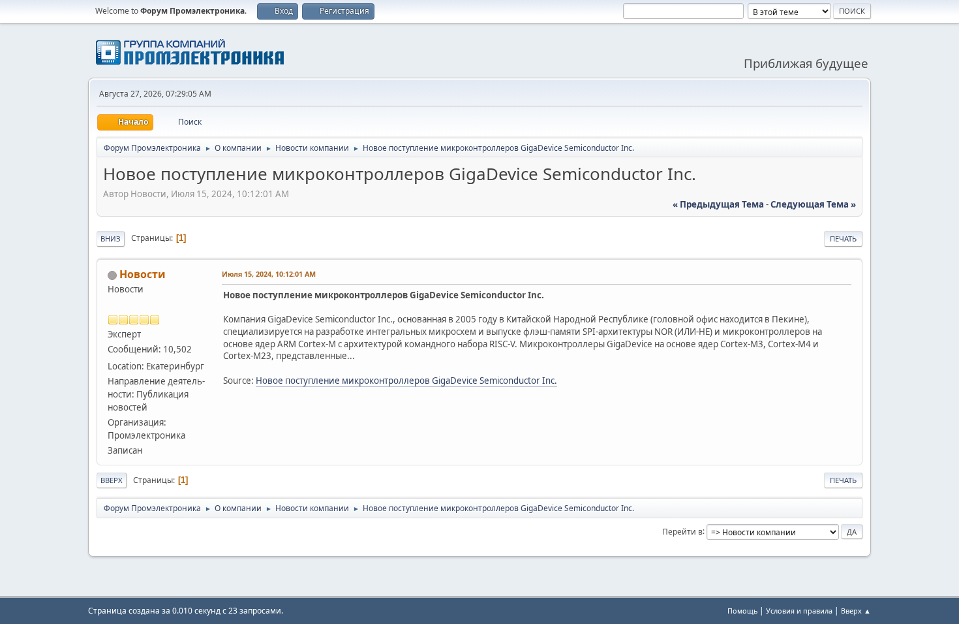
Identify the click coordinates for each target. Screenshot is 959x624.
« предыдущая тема (718, 204)
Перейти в (682, 531)
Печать (843, 238)
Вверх (111, 480)
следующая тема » (813, 204)
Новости (142, 274)
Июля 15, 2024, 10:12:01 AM (269, 274)
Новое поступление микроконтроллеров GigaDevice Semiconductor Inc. (406, 380)
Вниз (110, 238)
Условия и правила (799, 611)
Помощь (742, 611)
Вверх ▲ (856, 611)
